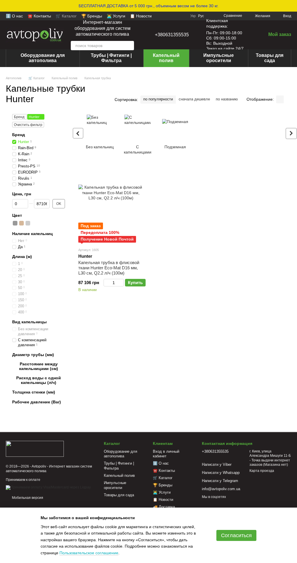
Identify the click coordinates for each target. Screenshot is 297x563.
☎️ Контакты (39, 16)
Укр (193, 16)
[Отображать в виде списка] (287, 99)
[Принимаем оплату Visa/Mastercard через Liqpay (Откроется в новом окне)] (48, 487)
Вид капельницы (29, 322)
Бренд (18, 134)
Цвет (17, 215)
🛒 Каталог (66, 16)
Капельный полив (166, 58)
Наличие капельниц (32, 233)
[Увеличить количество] (121, 282)
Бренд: (19, 117)
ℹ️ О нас (14, 16)
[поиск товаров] (129, 45)
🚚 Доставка (164, 507)
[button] (292, 6)
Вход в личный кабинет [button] (166, 454)
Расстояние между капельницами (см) (38, 366)
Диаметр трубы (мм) (33, 354)
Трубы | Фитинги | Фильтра (111, 58)
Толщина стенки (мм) (33, 392)
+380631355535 (172, 34)
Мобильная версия (27, 498)
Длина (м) (22, 256)
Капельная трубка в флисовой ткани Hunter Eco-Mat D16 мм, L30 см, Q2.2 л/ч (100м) (108, 267)
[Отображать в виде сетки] (280, 99)
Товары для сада (269, 58)
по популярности (158, 99)
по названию (227, 99)
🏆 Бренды (91, 16)
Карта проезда (261, 471)
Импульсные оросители (218, 58)
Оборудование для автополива (43, 58)
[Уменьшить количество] (106, 282)
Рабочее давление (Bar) (36, 401)
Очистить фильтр (28, 125)
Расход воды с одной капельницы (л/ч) (38, 380)
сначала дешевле (194, 99)
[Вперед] (291, 133)
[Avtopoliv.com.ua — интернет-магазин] (35, 449)
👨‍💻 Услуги (116, 16)
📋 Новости (141, 16)
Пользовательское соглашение (88, 553)
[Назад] (78, 133)
